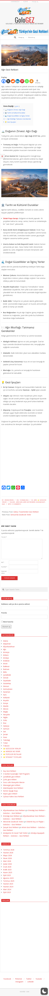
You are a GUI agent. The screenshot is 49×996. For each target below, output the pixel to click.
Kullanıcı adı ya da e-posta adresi (15, 604)
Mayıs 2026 (7, 855)
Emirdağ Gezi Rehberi (11, 816)
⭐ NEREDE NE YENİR (11, 751)
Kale (3, 504)
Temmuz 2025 (8, 881)
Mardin (5, 706)
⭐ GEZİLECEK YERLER (12, 748)
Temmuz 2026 (8, 850)
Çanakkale (7, 675)
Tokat (5, 743)
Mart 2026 (7, 861)
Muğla (5, 712)
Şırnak (5, 734)
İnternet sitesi (4, 572)
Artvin (5, 663)
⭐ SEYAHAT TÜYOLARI (12, 757)
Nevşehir (6, 714)
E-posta (4, 567)
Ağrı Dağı (19, 502)
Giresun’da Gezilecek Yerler (20, 515)
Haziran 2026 (8, 852)
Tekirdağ (6, 740)
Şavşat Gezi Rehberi (10, 827)
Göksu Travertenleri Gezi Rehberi (26, 512)
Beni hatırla (8, 622)
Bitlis (5, 672)
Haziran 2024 (8, 886)
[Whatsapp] (27, 81)
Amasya (6, 652)
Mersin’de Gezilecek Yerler (13, 822)
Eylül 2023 (7, 892)
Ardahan (6, 661)
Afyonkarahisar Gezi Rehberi (14, 810)
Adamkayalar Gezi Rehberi (13, 788)
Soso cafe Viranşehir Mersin (13, 782)
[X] (8, 81)
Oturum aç (6, 626)
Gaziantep (7, 683)
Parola (4, 613)
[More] (31, 81)
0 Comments (16, 504)
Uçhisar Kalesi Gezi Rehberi (13, 796)
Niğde (5, 717)
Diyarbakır (7, 680)
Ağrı (35, 500)
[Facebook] (4, 81)
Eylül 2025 (7, 875)
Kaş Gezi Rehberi (9, 771)
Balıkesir (6, 666)
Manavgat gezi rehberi (11, 785)
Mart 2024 (7, 889)
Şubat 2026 (7, 864)
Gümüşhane (7, 689)
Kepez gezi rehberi (10, 794)
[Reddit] (13, 81)
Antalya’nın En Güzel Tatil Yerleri (15, 833)
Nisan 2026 (7, 858)
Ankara (5, 655)
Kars (5, 695)
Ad (2, 562)
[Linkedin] (17, 81)
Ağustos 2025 (8, 878)
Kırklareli (6, 697)
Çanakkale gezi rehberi (11, 777)
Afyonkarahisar (9, 646)
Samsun (6, 729)
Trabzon (6, 746)
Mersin (5, 709)
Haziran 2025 (8, 884)
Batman (6, 669)
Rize (4, 723)
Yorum (4, 537)
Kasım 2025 (7, 872)
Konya (5, 703)
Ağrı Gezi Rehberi (29, 502)
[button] (44, 991)
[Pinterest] (22, 81)
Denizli (5, 678)
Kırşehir (6, 700)
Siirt (4, 731)
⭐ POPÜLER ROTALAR (12, 754)
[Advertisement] (24, 935)
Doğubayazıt (40, 502)
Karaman (6, 692)
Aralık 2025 (7, 869)
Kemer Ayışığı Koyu (10, 791)
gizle (16, 106)
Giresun (6, 686)
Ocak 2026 (7, 867)
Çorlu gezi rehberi (10, 779)
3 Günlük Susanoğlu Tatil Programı (16, 774)
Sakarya (6, 726)
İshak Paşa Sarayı (10, 218)
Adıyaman (7, 644)
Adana (5, 641)
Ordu (5, 720)
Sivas (5, 737)
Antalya (6, 658)
